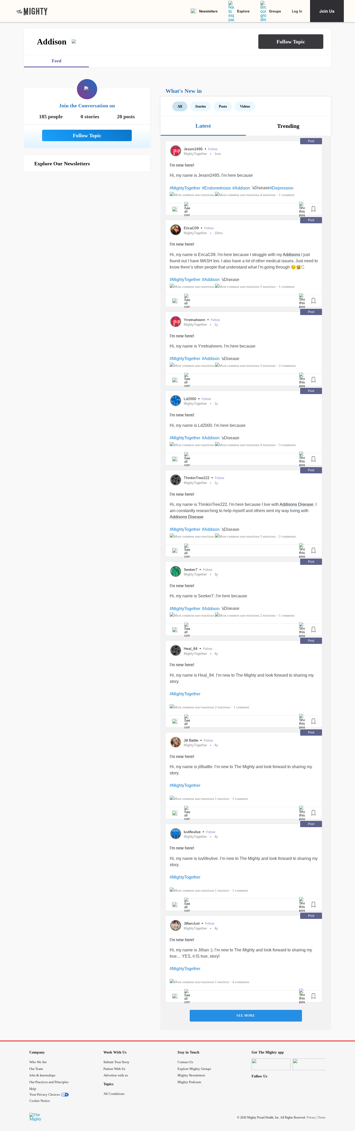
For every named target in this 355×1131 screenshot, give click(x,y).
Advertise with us (115, 1075)
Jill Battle (191, 740)
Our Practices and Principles (49, 1082)
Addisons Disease (296, 504)
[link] (32, 11)
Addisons (291, 254)
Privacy (311, 1117)
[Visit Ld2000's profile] (175, 400)
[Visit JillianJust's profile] (175, 925)
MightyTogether (195, 154)
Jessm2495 (194, 149)
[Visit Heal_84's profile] (175, 650)
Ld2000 (190, 399)
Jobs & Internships (42, 1075)
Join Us (326, 11)
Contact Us (185, 1062)
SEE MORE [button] (245, 1015)
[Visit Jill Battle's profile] (175, 742)
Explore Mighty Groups (194, 1069)
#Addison (241, 188)
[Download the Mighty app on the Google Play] (312, 1064)
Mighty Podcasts (189, 1082)
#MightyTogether (185, 188)
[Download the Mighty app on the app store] (271, 1064)
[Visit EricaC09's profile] (175, 230)
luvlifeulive (193, 832)
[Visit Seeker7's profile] (175, 571)
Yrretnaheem (195, 320)
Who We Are (38, 1062)
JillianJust (192, 923)
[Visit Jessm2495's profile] (175, 151)
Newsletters (208, 11)
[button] (290, 41)
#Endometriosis (216, 188)
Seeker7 (191, 569)
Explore (243, 11)
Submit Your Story (116, 1062)
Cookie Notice (39, 1101)
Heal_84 (191, 648)
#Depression (281, 188)
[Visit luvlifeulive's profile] (175, 833)
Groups (275, 11)
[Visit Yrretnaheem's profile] (175, 321)
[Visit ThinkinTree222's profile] (175, 480)
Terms (322, 1117)
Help (32, 1089)
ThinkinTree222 (197, 478)
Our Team (36, 1069)
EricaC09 (192, 228)
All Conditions (113, 1094)
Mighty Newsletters (191, 1075)
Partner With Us (114, 1069)
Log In (297, 11)
